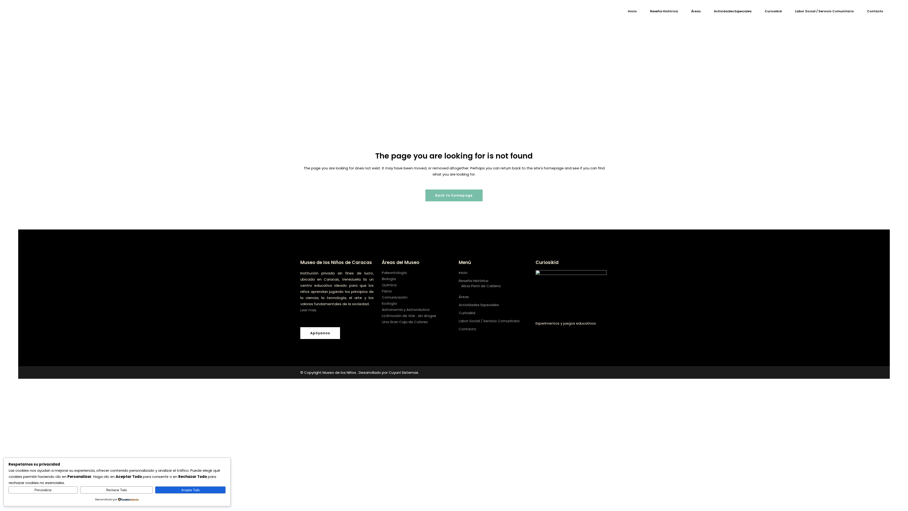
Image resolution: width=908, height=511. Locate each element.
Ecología (389, 303)
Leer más (308, 310)
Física (387, 291)
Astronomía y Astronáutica (405, 309)
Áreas (464, 296)
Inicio (463, 272)
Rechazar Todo (116, 490)
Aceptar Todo (190, 490)
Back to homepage (454, 195)
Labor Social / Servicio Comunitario (489, 320)
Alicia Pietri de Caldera (481, 285)
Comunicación (394, 297)
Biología (389, 278)
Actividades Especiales (479, 304)
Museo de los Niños (340, 372)
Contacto (467, 328)
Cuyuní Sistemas (403, 372)
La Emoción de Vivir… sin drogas (409, 315)
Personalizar (43, 490)
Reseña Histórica (473, 280)
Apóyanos (320, 333)
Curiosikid (467, 312)
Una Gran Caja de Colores (405, 321)
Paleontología (394, 272)
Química (389, 284)
